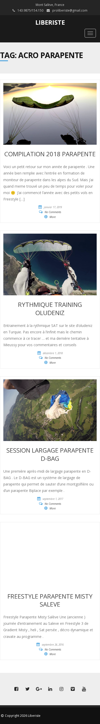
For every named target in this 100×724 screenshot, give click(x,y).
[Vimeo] (72, 689)
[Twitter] (27, 689)
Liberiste (50, 22)
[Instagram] (61, 689)
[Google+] (39, 689)
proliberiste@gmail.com (69, 10)
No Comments (53, 212)
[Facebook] (16, 689)
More (52, 217)
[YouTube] (84, 689)
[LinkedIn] (50, 689)
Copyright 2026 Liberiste (23, 715)
